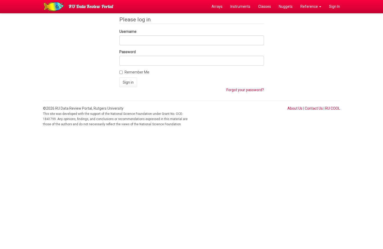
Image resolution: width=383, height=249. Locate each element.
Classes (264, 6)
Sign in (128, 82)
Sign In (334, 6)
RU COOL (332, 108)
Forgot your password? (245, 90)
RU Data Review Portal (91, 6)
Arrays (217, 6)
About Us (294, 108)
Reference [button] (309, 6)
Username (128, 31)
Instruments (240, 6)
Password (127, 52)
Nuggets (286, 6)
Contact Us (314, 108)
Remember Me (137, 72)
